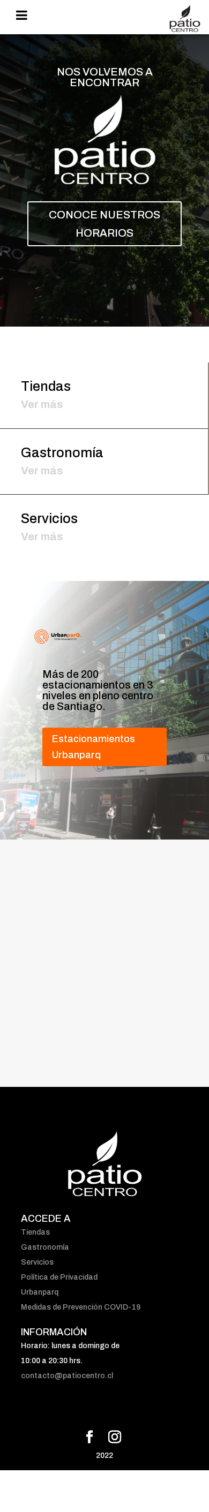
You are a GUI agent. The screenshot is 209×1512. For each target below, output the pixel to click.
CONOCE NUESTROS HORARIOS (104, 224)
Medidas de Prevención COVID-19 (80, 1307)
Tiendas (35, 1232)
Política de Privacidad (59, 1277)
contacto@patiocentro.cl (67, 1376)
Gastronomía (45, 1247)
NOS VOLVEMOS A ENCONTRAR (105, 77)
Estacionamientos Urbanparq (93, 747)
